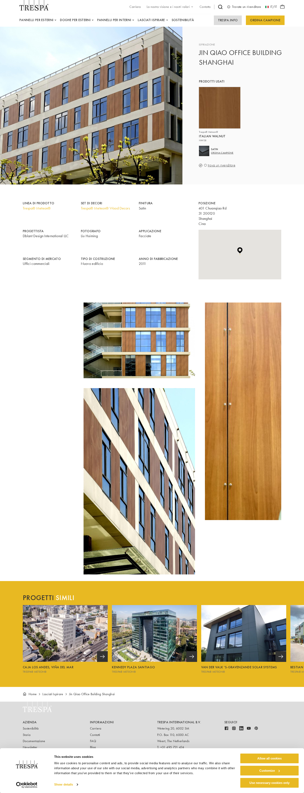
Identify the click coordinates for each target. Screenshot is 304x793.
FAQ (93, 741)
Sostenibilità (30, 728)
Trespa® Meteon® (37, 208)
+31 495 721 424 (172, 747)
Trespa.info (228, 20)
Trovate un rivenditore (246, 7)
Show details (63, 784)
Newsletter (30, 747)
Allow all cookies (269, 758)
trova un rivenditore (221, 165)
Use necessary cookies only (269, 783)
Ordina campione (265, 20)
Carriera (95, 728)
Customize (267, 770)
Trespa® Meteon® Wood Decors (105, 208)
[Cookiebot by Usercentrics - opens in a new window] (27, 785)
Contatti (95, 735)
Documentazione (34, 741)
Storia (26, 735)
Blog (93, 747)
